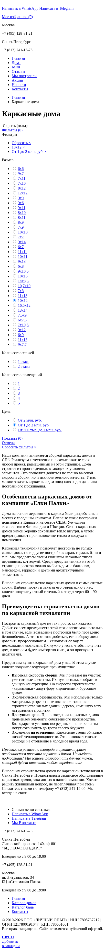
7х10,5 (23, 325)
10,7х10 (24, 286)
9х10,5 (23, 271)
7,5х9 (22, 315)
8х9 (21, 222)
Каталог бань (23, 907)
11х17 (22, 340)
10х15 (23, 276)
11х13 (22, 296)
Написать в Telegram (56, 8)
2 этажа (24, 366)
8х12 (22, 188)
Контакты (20, 89)
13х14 (23, 310)
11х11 (22, 252)
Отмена (8, 443)
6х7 (21, 247)
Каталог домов (24, 903)
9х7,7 (22, 344)
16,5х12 (24, 305)
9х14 (22, 242)
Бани (16, 67)
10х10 (23, 232)
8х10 (22, 213)
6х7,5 (22, 320)
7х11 (21, 178)
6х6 (21, 169)
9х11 (21, 208)
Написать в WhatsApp (20, 8)
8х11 (21, 217)
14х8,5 (23, 281)
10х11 (22, 256)
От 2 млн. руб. (30, 420)
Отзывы (18, 71)
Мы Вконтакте (24, 823)
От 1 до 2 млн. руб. (34, 425)
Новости (19, 85)
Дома (16, 63)
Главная (18, 58)
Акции (17, 80)
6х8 (21, 266)
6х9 (21, 335)
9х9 (21, 198)
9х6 (21, 203)
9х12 (22, 330)
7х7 (21, 237)
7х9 (21, 227)
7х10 (22, 183)
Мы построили (24, 76)
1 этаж (23, 362)
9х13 (22, 261)
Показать (12, 438)
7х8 (21, 291)
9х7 (21, 173)
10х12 (23, 300)
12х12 (23, 193)
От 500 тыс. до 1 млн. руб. (40, 430)
